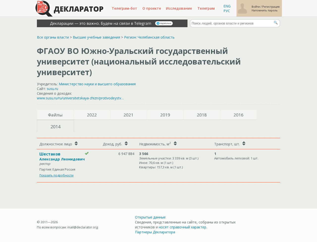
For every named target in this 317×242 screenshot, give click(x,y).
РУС (226, 10)
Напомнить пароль (265, 10)
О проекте (151, 8)
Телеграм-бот (124, 8)
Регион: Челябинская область (149, 37)
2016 (238, 115)
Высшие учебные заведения (96, 37)
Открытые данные (150, 217)
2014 (55, 127)
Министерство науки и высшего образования (97, 84)
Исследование (179, 8)
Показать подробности (56, 175)
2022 (92, 115)
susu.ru (52, 88)
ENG (227, 6)
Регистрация (271, 6)
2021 (128, 115)
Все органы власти (53, 37)
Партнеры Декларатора (155, 232)
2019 (165, 115)
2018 (202, 115)
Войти (256, 6)
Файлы (55, 115)
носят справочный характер (182, 227)
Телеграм (206, 8)
